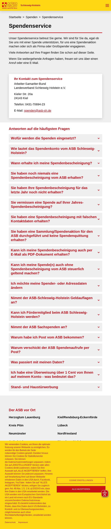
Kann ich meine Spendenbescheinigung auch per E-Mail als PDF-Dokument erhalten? (51, 252)
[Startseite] (8, 5)
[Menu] (107, 5)
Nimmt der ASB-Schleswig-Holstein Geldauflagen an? (52, 300)
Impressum (23, 522)
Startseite (15, 17)
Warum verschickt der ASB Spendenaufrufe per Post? (50, 350)
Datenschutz (10, 522)
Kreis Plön (16, 425)
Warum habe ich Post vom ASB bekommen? (47, 337)
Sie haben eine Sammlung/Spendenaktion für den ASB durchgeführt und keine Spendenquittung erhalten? (52, 235)
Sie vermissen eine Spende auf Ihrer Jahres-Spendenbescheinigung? (47, 204)
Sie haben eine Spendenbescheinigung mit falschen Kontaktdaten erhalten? (54, 219)
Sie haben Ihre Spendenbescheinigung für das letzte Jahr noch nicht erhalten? (49, 190)
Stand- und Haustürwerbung (34, 387)
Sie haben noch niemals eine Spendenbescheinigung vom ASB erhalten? (47, 175)
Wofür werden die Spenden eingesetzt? (43, 138)
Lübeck (63, 425)
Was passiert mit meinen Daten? (37, 362)
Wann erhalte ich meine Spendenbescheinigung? (51, 163)
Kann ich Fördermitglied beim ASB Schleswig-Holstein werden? (49, 314)
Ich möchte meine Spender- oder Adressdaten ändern (49, 285)
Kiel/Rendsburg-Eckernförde (77, 417)
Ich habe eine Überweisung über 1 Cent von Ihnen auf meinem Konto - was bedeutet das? (52, 374)
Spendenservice (52, 17)
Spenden (31, 17)
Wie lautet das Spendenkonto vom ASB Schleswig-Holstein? (53, 151)
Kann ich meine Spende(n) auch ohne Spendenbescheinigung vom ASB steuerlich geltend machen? (47, 269)
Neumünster (17, 433)
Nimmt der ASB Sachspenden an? (39, 327)
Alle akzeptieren (81, 489)
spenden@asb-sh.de (37, 110)
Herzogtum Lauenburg (24, 417)
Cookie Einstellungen (81, 480)
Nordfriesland (67, 433)
